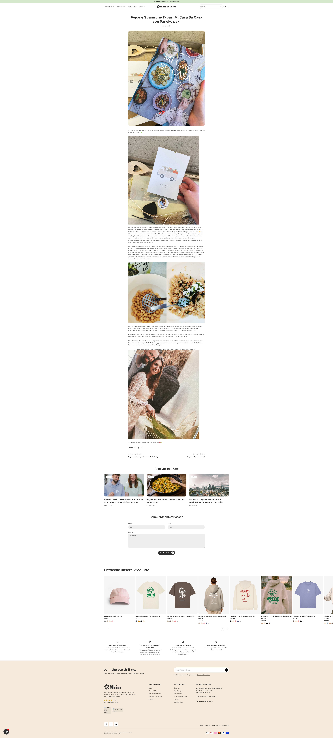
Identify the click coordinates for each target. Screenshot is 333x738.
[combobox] (211, 7)
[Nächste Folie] (227, 629)
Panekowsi (131, 334)
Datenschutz (216, 725)
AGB (201, 725)
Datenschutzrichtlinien (203, 675)
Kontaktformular (212, 696)
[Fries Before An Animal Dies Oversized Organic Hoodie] (276, 595)
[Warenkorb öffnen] (228, 6)
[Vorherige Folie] (222, 629)
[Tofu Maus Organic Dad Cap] (119, 595)
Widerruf (207, 725)
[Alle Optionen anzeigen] (115, 621)
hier (158, 343)
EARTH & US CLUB (112, 732)
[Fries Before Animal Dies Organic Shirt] (151, 595)
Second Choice (132, 6)
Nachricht (131, 532)
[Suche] (221, 7)
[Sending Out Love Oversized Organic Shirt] (182, 595)
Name (130, 523)
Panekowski (172, 130)
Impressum (225, 725)
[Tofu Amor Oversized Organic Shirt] (308, 595)
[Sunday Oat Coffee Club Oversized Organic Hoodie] (213, 595)
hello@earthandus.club (203, 692)
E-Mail (170, 523)
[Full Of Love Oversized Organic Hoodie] (245, 595)
